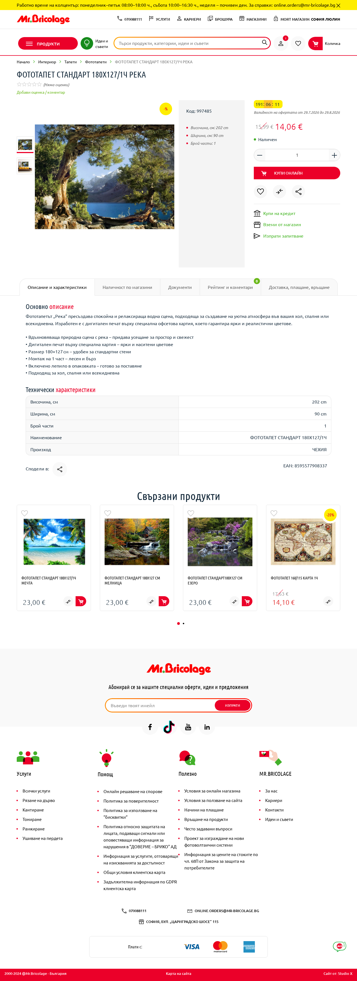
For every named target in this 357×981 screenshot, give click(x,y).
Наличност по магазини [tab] (127, 287)
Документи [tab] (180, 287)
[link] (281, 43)
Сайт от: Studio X (338, 973)
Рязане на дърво (39, 800)
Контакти (274, 809)
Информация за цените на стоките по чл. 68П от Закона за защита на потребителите (221, 861)
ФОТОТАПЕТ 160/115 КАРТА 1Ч (294, 577)
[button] (178, 623)
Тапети (70, 61)
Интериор (47, 61)
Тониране (32, 819)
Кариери (273, 800)
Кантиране (33, 809)
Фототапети (96, 61)
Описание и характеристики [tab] (57, 287)
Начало (23, 61)
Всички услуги (36, 790)
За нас (271, 790)
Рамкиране (34, 828)
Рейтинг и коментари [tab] (233, 284)
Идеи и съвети (279, 819)
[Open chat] (339, 946)
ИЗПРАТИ (232, 705)
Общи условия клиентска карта (134, 872)
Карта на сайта (178, 973)
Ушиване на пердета (43, 838)
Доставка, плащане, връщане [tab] (299, 287)
